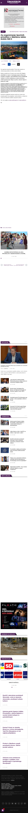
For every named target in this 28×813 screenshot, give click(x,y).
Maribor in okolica (16, 61)
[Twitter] (6, 803)
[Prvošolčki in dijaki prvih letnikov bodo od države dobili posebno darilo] (5, 450)
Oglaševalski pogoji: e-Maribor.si (7, 787)
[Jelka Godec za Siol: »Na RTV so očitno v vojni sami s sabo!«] (5, 432)
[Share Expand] (18, 64)
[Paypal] (25, 803)
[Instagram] (9, 803)
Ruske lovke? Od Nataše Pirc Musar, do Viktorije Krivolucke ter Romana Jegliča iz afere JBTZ (18, 390)
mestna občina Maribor (6, 227)
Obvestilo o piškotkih (5, 783)
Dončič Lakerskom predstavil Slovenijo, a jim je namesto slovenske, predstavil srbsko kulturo (17, 441)
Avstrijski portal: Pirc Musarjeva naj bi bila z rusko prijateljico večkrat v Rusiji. (18, 399)
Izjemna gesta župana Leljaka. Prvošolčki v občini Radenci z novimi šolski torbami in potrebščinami (17, 423)
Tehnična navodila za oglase (7, 788)
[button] (7, 32)
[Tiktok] (22, 803)
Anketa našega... (14, 682)
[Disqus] (14, 285)
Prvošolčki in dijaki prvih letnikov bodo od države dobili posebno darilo (18, 450)
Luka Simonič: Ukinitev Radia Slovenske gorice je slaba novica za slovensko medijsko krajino (18, 381)
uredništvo (6, 368)
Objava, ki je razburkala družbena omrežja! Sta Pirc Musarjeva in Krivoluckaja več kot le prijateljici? (18, 459)
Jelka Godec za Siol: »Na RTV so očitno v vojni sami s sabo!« (18, 432)
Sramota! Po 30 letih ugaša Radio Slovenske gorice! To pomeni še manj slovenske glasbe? (18, 408)
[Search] (26, 2)
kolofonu (12, 780)
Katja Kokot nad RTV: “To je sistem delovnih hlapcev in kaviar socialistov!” (18, 468)
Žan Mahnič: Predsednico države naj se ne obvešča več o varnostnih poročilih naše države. (14, 366)
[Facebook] (3, 803)
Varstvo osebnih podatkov (6, 784)
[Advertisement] (14, 166)
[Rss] (19, 803)
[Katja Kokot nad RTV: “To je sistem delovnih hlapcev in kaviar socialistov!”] (5, 468)
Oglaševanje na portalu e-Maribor (7, 786)
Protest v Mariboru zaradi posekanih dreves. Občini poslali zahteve (14, 645)
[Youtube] (12, 803)
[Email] (15, 803)
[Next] (26, 341)
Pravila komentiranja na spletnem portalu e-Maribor (11, 785)
